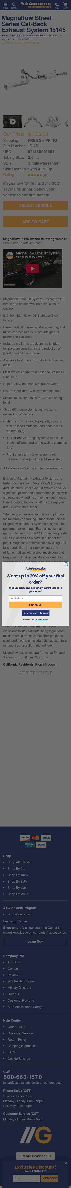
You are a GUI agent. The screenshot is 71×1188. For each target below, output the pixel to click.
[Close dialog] (66, 564)
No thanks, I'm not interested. (35, 613)
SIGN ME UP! (35, 605)
